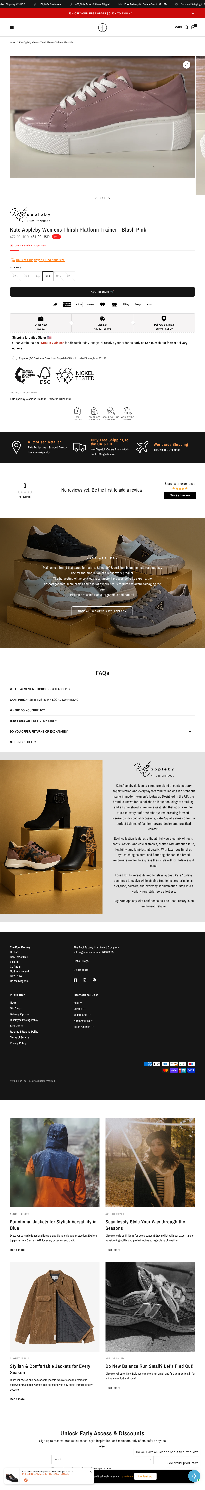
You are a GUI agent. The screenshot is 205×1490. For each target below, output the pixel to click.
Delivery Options (19, 1014)
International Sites (86, 994)
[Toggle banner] (193, 13)
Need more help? (23, 742)
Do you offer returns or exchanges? (39, 731)
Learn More (127, 1476)
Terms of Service (19, 1037)
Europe (78, 1009)
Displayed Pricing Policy (24, 1020)
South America (82, 1027)
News (13, 1002)
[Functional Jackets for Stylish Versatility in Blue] (54, 1162)
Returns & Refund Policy (24, 1031)
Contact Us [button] (81, 969)
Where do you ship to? (27, 710)
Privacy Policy (18, 1043)
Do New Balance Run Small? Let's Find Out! (150, 1366)
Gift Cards (16, 1008)
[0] (192, 27)
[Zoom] (186, 65)
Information (17, 994)
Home (12, 42)
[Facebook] (78, 980)
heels (189, 838)
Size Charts (16, 1026)
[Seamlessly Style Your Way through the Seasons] (150, 1162)
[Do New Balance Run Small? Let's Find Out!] (150, 1307)
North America (82, 1021)
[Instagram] (87, 980)
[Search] (186, 27)
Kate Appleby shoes (170, 818)
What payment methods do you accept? (40, 689)
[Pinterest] (97, 979)
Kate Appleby (17, 399)
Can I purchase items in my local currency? (44, 699)
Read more (17, 1249)
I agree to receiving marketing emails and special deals (83, 1468)
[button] (102, 611)
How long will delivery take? (33, 721)
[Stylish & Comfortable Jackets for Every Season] (54, 1307)
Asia (76, 1003)
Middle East (80, 1015)
